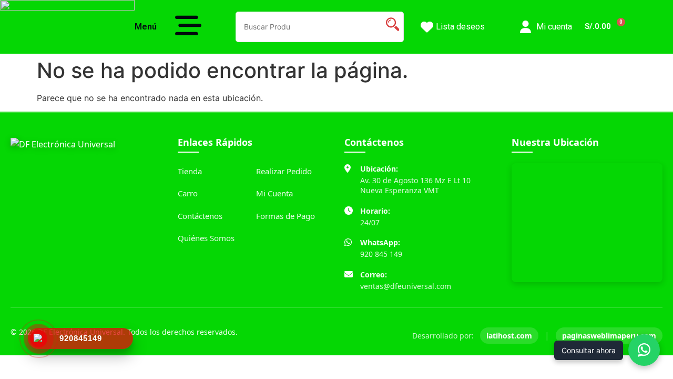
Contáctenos (200, 216)
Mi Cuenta (274, 193)
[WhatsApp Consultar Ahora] (644, 350)
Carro (188, 193)
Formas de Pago (285, 216)
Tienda (190, 171)
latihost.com (509, 336)
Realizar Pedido (284, 171)
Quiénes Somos (206, 238)
